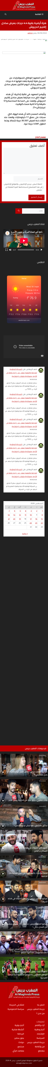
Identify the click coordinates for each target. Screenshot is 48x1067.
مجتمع (21, 1046)
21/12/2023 (42, 756)
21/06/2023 (42, 933)
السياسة (41, 1038)
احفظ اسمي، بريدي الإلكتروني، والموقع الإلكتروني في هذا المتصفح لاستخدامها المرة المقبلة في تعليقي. (23, 187)
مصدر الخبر (40, 137)
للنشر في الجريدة (16, 1005)
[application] (24, 240)
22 (42, 523)
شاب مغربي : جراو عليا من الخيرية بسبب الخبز (28, 800)
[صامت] (10, 250)
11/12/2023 (42, 781)
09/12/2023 (42, 857)
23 (36, 523)
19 (20, 519)
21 (9, 519)
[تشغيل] (41, 250)
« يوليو (25, 534)
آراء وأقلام (40, 1025)
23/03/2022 (42, 959)
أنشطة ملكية (18, 1029)
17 (31, 519)
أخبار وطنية (39, 1029)
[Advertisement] (24, 639)
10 (31, 515)
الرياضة (20, 1034)
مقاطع (41, 1051)
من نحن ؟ (40, 1013)
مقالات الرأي (18, 1051)
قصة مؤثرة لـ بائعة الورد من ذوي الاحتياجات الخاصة (28, 875)
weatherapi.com (24, 320)
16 (36, 519)
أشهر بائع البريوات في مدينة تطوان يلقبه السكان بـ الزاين (29, 849)
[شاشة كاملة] (6, 250)
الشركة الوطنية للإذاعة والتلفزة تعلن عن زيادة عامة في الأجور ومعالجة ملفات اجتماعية (21, 373)
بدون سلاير (19, 1038)
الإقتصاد (41, 1034)
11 (25, 515)
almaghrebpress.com (24, 1063)
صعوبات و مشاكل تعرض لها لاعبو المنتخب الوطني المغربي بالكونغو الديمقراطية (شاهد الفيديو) (27, 974)
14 (9, 515)
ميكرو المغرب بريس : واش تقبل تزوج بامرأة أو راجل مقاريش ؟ (27, 773)
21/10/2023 (42, 883)
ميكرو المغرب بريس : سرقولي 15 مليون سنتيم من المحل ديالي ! (27, 925)
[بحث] (18, 211)
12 (20, 515)
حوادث (21, 1042)
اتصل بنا (41, 1005)
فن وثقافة (40, 1046)
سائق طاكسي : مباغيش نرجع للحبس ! (30, 825)
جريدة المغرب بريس (36, 1009)
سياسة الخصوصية (16, 1009)
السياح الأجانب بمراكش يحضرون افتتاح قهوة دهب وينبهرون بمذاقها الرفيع (28, 951)
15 (42, 519)
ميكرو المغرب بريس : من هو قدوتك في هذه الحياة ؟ (27, 900)
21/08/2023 (42, 908)
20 (14, 519)
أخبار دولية (19, 1025)
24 (31, 523)
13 (14, 515)
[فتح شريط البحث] (5, 14)
